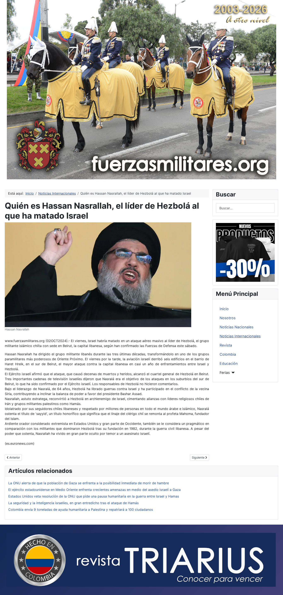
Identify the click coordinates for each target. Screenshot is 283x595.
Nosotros (228, 318)
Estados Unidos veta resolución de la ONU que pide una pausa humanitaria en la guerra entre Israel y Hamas (93, 496)
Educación (229, 363)
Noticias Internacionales (240, 336)
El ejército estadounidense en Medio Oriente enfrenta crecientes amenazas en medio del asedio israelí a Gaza (94, 490)
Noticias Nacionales (236, 327)
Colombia (228, 354)
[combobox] (245, 208)
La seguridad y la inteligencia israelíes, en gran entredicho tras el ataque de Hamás (73, 503)
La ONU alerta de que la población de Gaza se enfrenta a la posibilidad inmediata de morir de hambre (88, 483)
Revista (226, 345)
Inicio (224, 309)
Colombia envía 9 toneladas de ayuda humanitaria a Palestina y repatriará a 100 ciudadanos (80, 509)
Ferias (225, 372)
